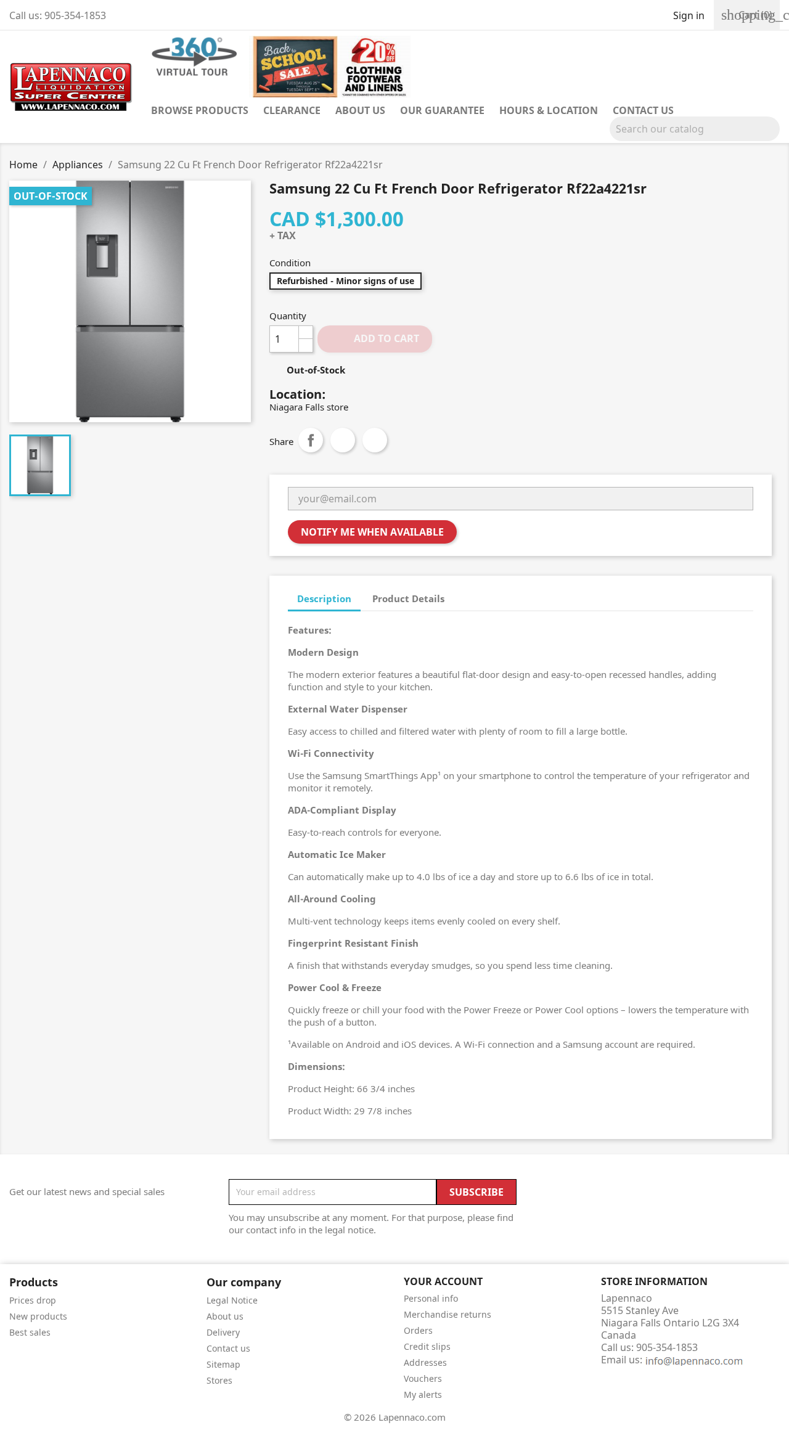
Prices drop (32, 1300)
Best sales (30, 1332)
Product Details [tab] (408, 598)
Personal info (431, 1298)
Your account (443, 1281)
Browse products (199, 110)
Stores (219, 1380)
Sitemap (223, 1364)
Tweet (342, 440)
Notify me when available (372, 532)
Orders (418, 1330)
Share (310, 440)
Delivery (223, 1332)
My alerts (423, 1394)
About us (360, 110)
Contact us (643, 110)
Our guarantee (442, 110)
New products (38, 1316)
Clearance (292, 110)
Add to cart (375, 338)
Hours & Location (548, 110)
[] (775, 137)
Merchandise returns (447, 1314)
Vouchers (423, 1378)
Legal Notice (232, 1300)
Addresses (425, 1362)
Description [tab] (324, 598)
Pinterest (374, 440)
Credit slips (427, 1346)
